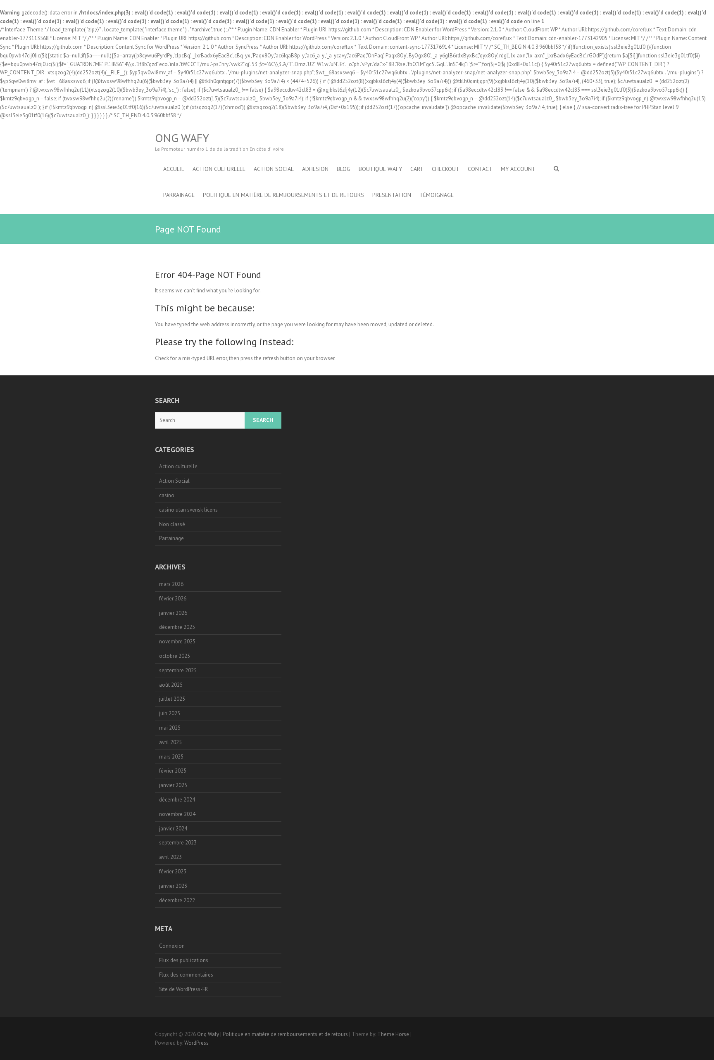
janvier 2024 (173, 828)
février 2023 (172, 871)
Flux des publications (183, 960)
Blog (343, 169)
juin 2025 (169, 713)
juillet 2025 (172, 698)
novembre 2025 (177, 641)
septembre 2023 (178, 842)
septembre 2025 (178, 670)
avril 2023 (170, 857)
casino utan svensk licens (188, 509)
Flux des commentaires (186, 974)
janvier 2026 (173, 613)
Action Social (274, 169)
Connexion (172, 945)
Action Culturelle (219, 169)
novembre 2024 (177, 814)
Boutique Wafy (380, 169)
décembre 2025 (177, 627)
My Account (518, 169)
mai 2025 (170, 727)
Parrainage (179, 195)
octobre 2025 (174, 655)
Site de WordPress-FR (183, 989)
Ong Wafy (182, 137)
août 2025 (171, 684)
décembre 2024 (177, 799)
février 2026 (172, 598)
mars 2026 (171, 584)
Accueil (173, 169)
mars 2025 (171, 756)
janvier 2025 (173, 785)
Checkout (445, 169)
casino (166, 495)
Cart (417, 169)
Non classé (172, 524)
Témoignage (436, 195)
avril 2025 (170, 742)
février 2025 (172, 770)
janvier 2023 (173, 885)
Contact (480, 169)
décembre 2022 (177, 900)
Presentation (391, 195)
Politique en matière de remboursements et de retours (283, 195)
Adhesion (315, 169)
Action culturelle (178, 466)
